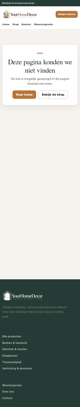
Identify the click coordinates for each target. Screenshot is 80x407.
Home (5, 24)
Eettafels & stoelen (14, 349)
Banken (26, 24)
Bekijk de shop (53, 94)
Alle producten (11, 336)
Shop (15, 24)
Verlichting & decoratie (17, 368)
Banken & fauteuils (14, 342)
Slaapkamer (10, 355)
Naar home (24, 94)
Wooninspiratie (43, 24)
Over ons (8, 391)
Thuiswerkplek (12, 362)
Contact (7, 398)
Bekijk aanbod (66, 14)
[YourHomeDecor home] (20, 14)
